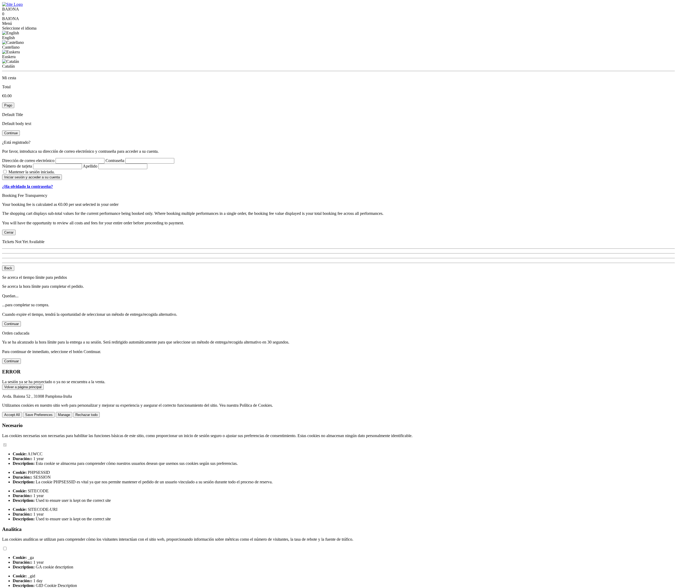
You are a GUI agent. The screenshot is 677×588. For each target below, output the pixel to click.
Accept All (12, 415)
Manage (64, 415)
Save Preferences (39, 415)
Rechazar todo (86, 415)
